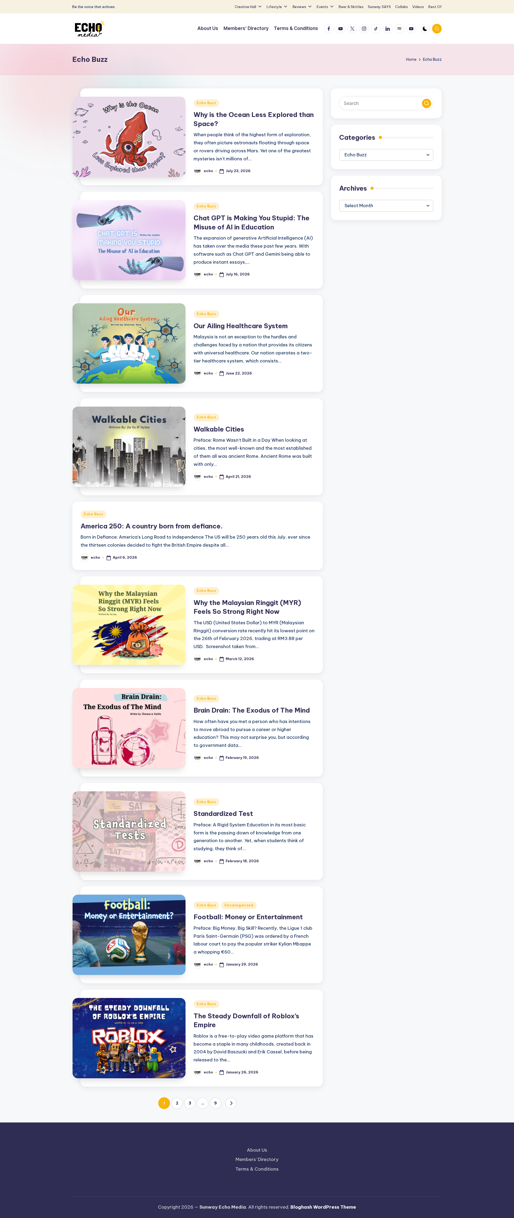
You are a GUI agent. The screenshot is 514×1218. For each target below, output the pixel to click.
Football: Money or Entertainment (248, 917)
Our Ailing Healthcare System (241, 326)
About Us (257, 1150)
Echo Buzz (206, 103)
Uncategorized (238, 905)
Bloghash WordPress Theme (323, 1207)
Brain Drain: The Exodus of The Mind (252, 710)
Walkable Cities (219, 429)
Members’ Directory (257, 1159)
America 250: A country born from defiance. (152, 526)
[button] (231, 1103)
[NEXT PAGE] (231, 1103)
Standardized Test (223, 814)
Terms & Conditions (257, 1169)
